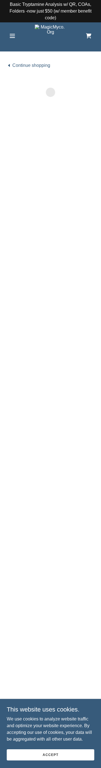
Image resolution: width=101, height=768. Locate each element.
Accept (50, 755)
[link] (50, 36)
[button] (13, 35)
